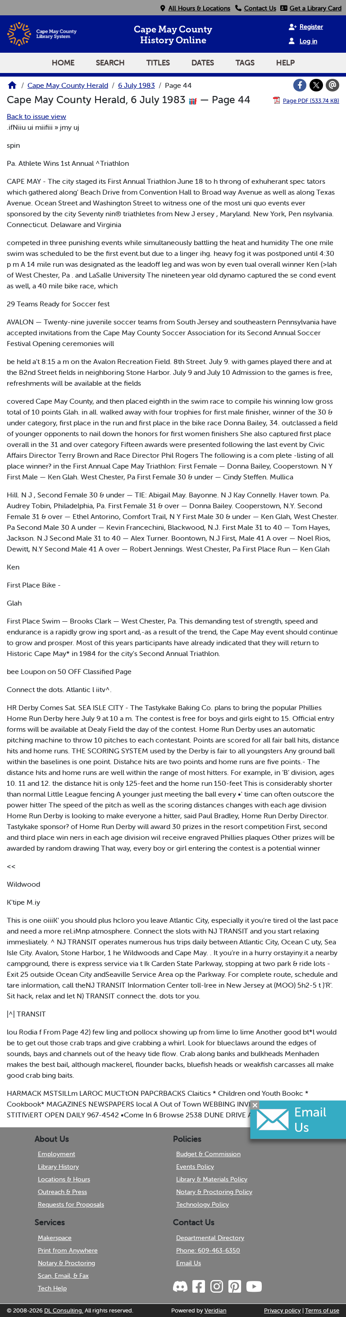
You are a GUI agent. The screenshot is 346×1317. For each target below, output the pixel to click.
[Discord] (181, 1287)
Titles (158, 63)
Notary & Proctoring (66, 1263)
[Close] (255, 1104)
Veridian (216, 1310)
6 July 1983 (136, 85)
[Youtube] (254, 1287)
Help (285, 63)
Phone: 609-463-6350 (208, 1250)
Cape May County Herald (67, 85)
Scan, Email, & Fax (63, 1275)
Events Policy (195, 1166)
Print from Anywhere (68, 1250)
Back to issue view (36, 116)
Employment (56, 1154)
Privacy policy (282, 1310)
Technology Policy (202, 1204)
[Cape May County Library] (12, 87)
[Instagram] (216, 1287)
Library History (58, 1166)
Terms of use (322, 1310)
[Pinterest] (234, 1287)
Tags (245, 63)
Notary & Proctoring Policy (214, 1192)
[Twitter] (316, 85)
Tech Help (52, 1288)
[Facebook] (300, 85)
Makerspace (55, 1238)
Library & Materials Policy (211, 1179)
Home (63, 63)
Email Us (188, 1263)
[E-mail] (332, 85)
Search (110, 63)
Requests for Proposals (71, 1204)
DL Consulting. (63, 1310)
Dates (202, 63)
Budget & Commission (208, 1154)
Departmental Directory (210, 1238)
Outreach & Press (62, 1192)
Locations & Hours (64, 1179)
